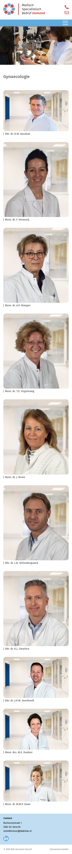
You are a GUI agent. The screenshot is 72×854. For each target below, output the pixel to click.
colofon (65, 849)
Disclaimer (55, 849)
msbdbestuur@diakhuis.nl (17, 831)
